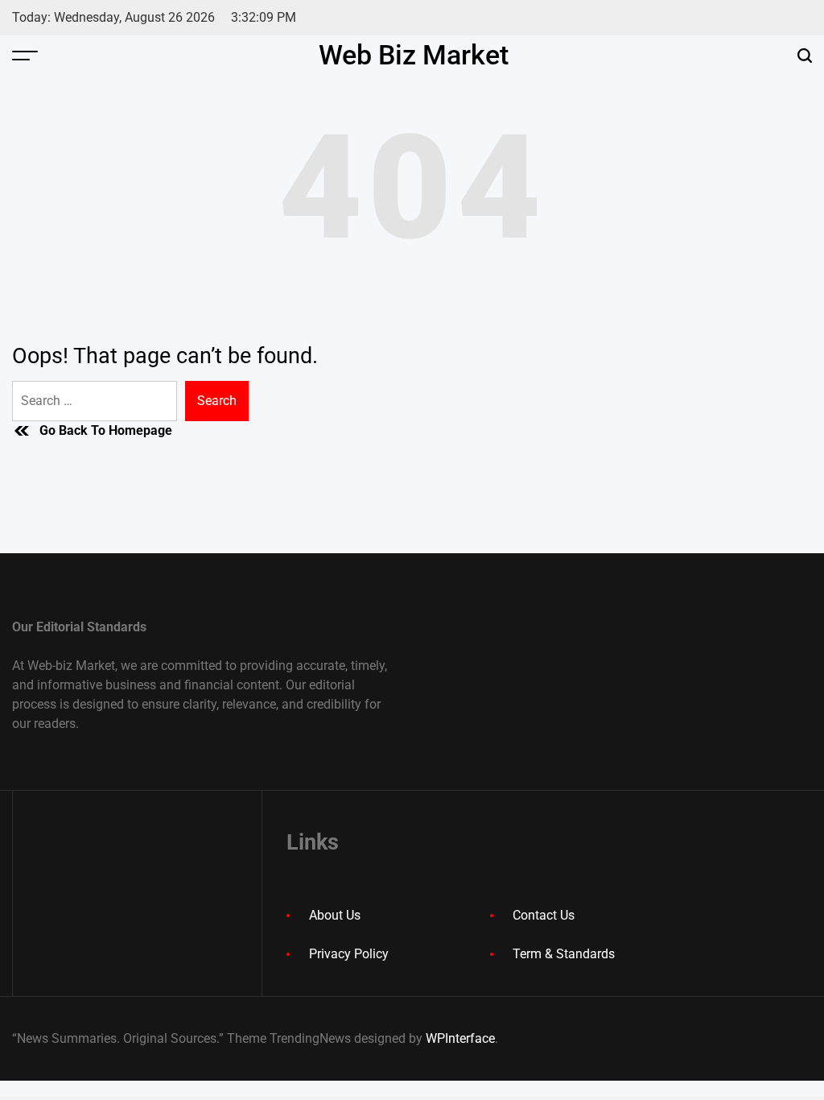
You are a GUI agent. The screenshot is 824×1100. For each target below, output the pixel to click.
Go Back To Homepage (105, 430)
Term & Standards (564, 953)
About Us (334, 915)
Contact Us (544, 915)
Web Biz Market (414, 54)
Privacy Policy (349, 953)
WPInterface (460, 1038)
